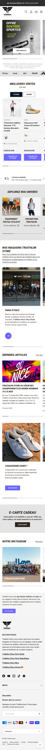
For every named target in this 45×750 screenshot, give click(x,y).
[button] (36, 11)
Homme (16, 94)
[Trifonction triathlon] (31, 206)
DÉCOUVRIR (22, 524)
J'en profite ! (21, 50)
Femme (29, 94)
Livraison (5, 742)
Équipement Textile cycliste (11, 220)
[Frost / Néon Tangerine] (26, 135)
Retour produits (14, 742)
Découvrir (12, 488)
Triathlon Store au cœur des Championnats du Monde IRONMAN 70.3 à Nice (20, 388)
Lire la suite (9, 611)
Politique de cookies (13, 744)
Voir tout (22, 87)
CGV (3, 744)
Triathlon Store (11, 738)
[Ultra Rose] (6, 137)
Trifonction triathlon (31, 220)
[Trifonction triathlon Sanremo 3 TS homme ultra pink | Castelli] (12, 108)
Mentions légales (33, 742)
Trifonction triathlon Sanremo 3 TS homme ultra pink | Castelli (12, 127)
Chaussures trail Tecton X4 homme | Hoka (32, 125)
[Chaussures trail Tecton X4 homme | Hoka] (32, 108)
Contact (23, 742)
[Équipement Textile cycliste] (11, 206)
